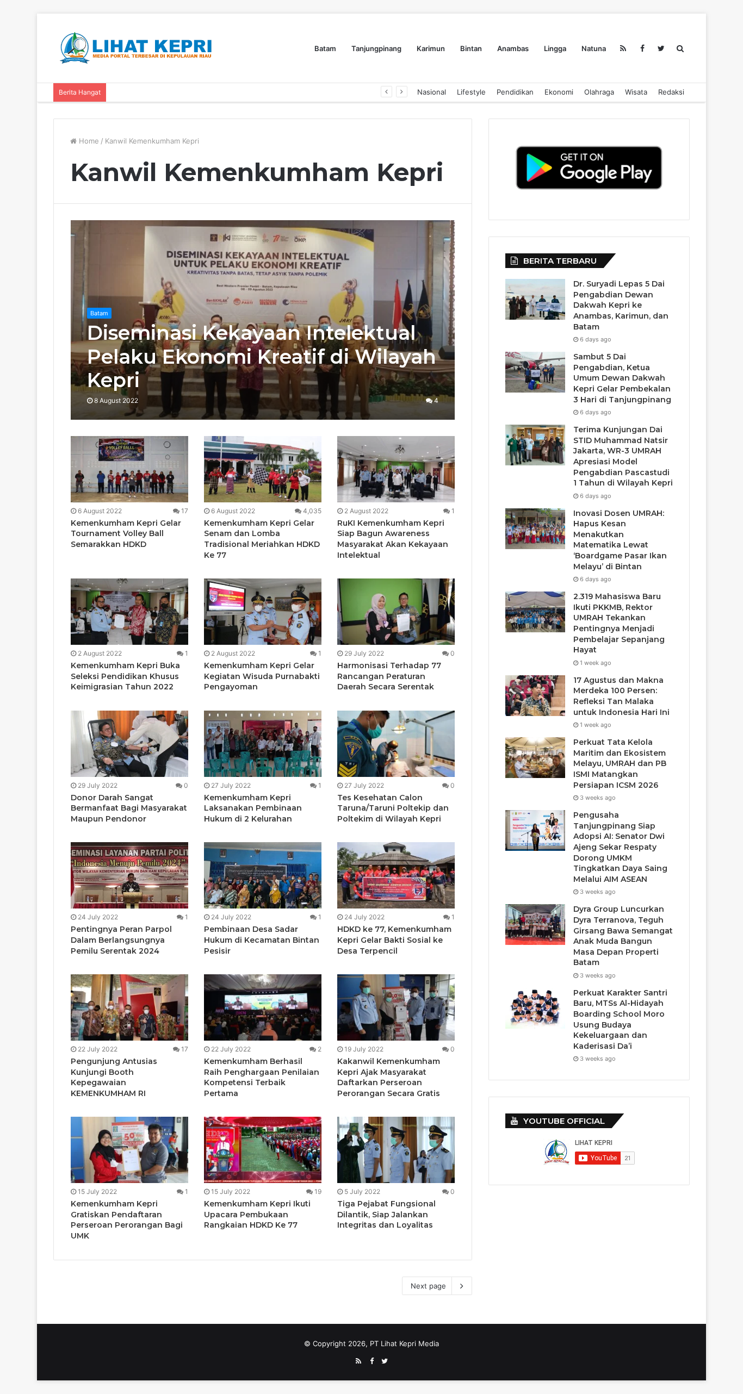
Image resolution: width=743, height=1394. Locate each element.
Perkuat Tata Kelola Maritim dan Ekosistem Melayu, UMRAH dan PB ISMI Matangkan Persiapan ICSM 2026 (619, 763)
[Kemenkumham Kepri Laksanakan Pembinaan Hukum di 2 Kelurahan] (262, 744)
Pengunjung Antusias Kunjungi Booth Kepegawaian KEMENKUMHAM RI (114, 1077)
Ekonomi (558, 92)
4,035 (311, 511)
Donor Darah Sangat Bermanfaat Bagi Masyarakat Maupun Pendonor (129, 808)
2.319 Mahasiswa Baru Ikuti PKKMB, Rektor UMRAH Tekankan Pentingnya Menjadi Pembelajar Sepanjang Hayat (299, 92)
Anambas (513, 48)
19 (317, 1191)
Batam (325, 48)
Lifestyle (471, 92)
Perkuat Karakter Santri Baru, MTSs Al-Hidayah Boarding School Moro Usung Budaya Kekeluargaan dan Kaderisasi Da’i (620, 1019)
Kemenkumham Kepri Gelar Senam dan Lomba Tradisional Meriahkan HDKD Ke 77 (262, 539)
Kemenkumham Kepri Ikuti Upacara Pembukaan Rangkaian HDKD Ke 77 (257, 1214)
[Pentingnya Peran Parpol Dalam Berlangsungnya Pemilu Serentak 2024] (129, 875)
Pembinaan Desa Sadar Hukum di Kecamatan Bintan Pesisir (261, 939)
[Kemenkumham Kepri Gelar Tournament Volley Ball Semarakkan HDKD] (129, 469)
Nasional (431, 92)
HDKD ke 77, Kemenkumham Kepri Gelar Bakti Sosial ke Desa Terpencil (394, 939)
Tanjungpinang (376, 48)
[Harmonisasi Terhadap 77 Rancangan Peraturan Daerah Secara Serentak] (396, 611)
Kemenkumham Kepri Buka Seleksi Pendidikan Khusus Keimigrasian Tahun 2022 (125, 676)
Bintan (471, 48)
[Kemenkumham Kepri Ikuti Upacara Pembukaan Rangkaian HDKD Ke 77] (262, 1150)
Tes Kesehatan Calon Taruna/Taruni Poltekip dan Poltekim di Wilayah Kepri (393, 808)
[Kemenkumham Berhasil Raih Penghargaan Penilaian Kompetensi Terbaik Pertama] (262, 1007)
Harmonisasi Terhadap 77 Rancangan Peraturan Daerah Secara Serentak (389, 676)
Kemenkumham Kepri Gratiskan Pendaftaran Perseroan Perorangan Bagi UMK (127, 1220)
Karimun (431, 48)
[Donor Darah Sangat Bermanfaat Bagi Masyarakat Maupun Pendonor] (129, 744)
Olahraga (599, 92)
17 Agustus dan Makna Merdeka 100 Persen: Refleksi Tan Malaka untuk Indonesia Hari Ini (621, 696)
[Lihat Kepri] (134, 48)
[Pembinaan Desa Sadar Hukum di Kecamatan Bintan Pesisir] (262, 875)
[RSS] (623, 48)
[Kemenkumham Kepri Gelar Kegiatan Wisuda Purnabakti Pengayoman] (262, 611)
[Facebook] (642, 48)
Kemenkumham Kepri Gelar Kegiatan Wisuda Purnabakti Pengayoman (262, 676)
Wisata (636, 92)
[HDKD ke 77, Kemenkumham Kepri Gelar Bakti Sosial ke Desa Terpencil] (396, 875)
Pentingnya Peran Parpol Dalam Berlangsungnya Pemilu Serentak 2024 (121, 939)
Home (88, 140)
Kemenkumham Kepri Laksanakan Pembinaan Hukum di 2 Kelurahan (253, 808)
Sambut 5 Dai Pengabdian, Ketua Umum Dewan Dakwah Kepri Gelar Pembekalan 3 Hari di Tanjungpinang (622, 378)
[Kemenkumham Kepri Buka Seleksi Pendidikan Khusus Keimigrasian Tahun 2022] (129, 611)
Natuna (593, 48)
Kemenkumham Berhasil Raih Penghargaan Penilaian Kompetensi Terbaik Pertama (261, 1077)
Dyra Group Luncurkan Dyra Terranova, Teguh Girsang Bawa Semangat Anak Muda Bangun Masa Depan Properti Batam (623, 935)
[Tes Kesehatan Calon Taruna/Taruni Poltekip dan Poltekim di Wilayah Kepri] (396, 744)
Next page (428, 1285)
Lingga (555, 48)
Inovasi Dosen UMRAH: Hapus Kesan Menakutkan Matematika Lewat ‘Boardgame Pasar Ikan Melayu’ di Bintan (620, 539)
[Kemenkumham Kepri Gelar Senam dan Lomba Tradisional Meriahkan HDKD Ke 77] (262, 469)
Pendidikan (515, 92)
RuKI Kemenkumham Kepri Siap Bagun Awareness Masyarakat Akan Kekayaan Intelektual (392, 539)
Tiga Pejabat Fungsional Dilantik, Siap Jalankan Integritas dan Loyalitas (386, 1214)
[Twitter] (661, 48)
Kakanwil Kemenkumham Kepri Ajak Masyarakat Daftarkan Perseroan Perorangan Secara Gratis (388, 1077)
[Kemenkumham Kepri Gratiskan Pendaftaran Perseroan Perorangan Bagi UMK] (129, 1150)
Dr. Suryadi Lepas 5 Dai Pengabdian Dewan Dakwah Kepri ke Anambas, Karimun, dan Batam (620, 305)
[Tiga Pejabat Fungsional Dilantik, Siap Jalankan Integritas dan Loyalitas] (396, 1150)
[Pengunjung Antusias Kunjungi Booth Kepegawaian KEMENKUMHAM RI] (129, 1007)
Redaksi (671, 92)
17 (183, 511)
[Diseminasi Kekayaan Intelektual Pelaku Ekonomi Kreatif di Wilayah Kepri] (263, 320)
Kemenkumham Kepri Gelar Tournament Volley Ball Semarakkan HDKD (126, 533)
